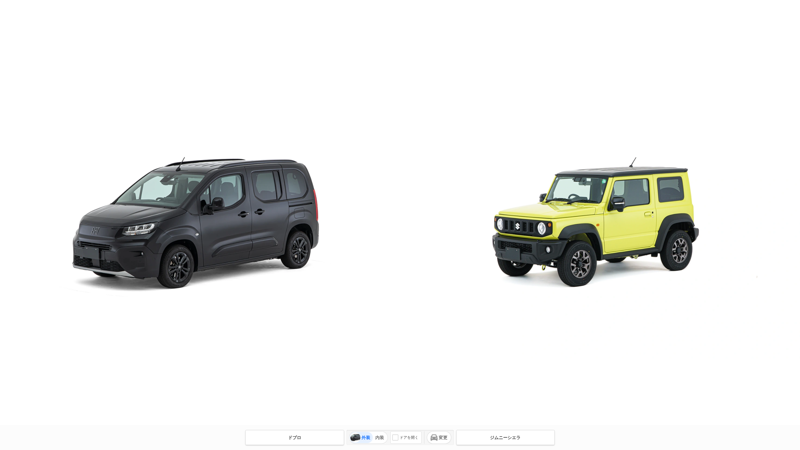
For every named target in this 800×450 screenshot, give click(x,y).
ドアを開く (409, 437)
